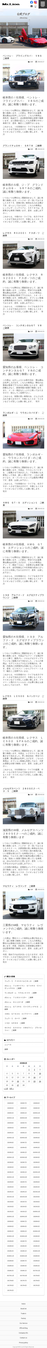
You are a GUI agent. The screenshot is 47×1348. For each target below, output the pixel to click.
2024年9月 (36, 1137)
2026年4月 (23, 1108)
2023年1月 (23, 1172)
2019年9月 (36, 1236)
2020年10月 (23, 1216)
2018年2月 (10, 1270)
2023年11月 (10, 1157)
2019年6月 (36, 1241)
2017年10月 (23, 1275)
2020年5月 (10, 1226)
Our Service (23, 1323)
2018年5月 (10, 1265)
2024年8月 (10, 1142)
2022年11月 (10, 1177)
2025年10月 (23, 1118)
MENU (43, 4)
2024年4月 (23, 1147)
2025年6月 (36, 1123)
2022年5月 (10, 1187)
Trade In (23, 1313)
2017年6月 (36, 1280)
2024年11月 (10, 1137)
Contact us (23, 1338)
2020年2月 (10, 1231)
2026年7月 (23, 1103)
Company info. (23, 1333)
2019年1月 (23, 1251)
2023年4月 (23, 1167)
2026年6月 (36, 1103)
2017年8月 (10, 1280)
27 (18, 1085)
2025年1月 (23, 1132)
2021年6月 (36, 1201)
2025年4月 (23, 1127)
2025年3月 (36, 1127)
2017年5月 (10, 1285)
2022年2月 (10, 1191)
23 (34, 1081)
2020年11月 (10, 1216)
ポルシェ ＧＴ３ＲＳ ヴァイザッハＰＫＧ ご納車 (23, 1008)
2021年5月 (10, 1206)
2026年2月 (10, 1113)
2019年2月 (10, 1251)
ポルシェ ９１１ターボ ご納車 (17, 1002)
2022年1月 (23, 1191)
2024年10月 (23, 1137)
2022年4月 (23, 1187)
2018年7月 (23, 1261)
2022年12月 (36, 1172)
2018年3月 (36, 1265)
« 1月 (6, 1089)
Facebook (32, 2)
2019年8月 (10, 1241)
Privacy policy (23, 1343)
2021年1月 (23, 1211)
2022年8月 (10, 1182)
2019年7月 (23, 1241)
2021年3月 (36, 1206)
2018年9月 (36, 1256)
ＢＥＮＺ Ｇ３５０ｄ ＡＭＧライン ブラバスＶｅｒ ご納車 (23, 1029)
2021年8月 (10, 1201)
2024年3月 (36, 1147)
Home (24, 1304)
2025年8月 (10, 1123)
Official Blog (23, 1328)
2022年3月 (36, 1187)
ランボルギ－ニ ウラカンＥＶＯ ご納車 (21, 993)
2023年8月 (10, 1162)
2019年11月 (10, 1236)
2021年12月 (36, 1191)
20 (18, 1081)
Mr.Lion (10, 4)
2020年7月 (23, 1221)
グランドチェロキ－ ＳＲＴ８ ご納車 (22, 145)
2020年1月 (23, 1231)
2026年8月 (10, 1103)
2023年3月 (36, 1167)
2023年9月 (36, 1157)
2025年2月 (10, 1132)
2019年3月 (36, 1246)
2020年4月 (23, 1226)
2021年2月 (10, 1211)
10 (40, 1073)
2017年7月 (23, 1280)
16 (34, 1077)
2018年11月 (10, 1256)
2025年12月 (36, 1113)
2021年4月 (23, 1206)
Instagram (35, 2)
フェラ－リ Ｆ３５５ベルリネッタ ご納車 (21, 981)
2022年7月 (23, 1182)
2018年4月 (23, 1265)
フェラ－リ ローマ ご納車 (16, 1018)
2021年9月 (36, 1196)
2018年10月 (23, 1256)
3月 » (12, 1089)
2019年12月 (36, 1231)
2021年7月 (23, 1201)
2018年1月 (23, 1270)
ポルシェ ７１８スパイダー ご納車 (19, 997)
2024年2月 (10, 1152)
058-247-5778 (35, 6)
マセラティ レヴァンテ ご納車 (19, 886)
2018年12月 (36, 1251)
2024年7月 (23, 1142)
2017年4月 (23, 1285)
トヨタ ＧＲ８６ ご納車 (15, 1023)
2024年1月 (23, 1152)
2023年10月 (23, 1157)
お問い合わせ (32, 6)
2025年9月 (36, 1118)
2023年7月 (23, 1162)
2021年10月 (23, 1196)
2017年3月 (36, 1285)
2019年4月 (23, 1246)
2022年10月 (23, 1177)
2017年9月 (36, 1275)
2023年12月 (36, 1152)
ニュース (8, 1045)
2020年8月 (10, 1221)
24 (40, 1081)
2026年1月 (23, 1113)
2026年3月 (36, 1108)
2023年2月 (10, 1172)
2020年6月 (36, 1221)
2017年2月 (10, 1290)
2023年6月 (36, 1162)
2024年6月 (36, 1142)
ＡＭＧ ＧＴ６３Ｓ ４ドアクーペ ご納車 (21, 1014)
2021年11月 (10, 1196)
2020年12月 (36, 1211)
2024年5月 (10, 1147)
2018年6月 (36, 1261)
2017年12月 (36, 1270)
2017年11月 (10, 1275)
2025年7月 (23, 1123)
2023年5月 (10, 1167)
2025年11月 (10, 1118)
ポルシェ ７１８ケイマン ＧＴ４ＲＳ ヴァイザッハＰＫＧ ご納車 (23, 987)
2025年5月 (10, 1127)
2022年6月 (36, 1182)
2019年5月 (10, 1246)
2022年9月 (36, 1177)
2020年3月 (36, 1226)
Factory (23, 1318)
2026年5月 (10, 1108)
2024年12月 (36, 1132)
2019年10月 (23, 1236)
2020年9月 (36, 1216)
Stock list (23, 1309)
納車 (31, 61)
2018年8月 (10, 1261)
